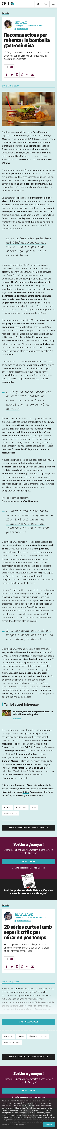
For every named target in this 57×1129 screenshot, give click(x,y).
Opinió (5, 13)
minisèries (8, 1036)
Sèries (21, 1036)
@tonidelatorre (24, 921)
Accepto (48, 1125)
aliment (7, 807)
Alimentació (21, 807)
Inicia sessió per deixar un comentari (29, 828)
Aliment (13, 788)
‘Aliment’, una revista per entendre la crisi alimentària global (33, 713)
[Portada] (8, 4)
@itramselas (22, 29)
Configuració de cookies (14, 1125)
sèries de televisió (38, 1036)
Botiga (26, 792)
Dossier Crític (10, 813)
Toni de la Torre (24, 914)
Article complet (29, 1022)
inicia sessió (39, 868)
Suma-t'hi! (27, 861)
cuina (34, 807)
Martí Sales (21, 22)
